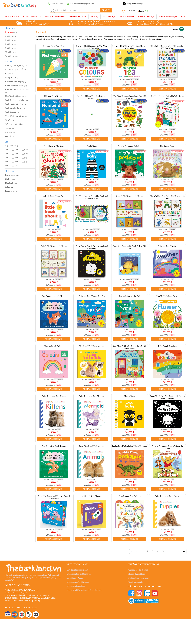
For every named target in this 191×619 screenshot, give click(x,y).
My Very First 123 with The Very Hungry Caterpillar (129, 47)
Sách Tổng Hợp (127, 17)
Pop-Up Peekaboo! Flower (167, 296)
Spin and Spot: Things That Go (92, 296)
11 (173, 551)
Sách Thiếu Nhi (12, 17)
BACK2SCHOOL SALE (32, 17)
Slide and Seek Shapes (91, 496)
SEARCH (106, 10)
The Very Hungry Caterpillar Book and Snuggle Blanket (92, 197)
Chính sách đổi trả (135, 582)
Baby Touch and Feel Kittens (54, 396)
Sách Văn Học (109, 17)
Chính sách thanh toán (76, 586)
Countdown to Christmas (54, 146)
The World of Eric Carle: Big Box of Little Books (167, 197)
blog (183, 17)
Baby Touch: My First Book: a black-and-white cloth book (167, 397)
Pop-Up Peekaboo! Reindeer (129, 146)
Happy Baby (129, 396)
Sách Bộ (94, 17)
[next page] (178, 551)
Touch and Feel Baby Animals (91, 346)
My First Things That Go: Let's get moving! (91, 97)
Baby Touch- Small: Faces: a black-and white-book (92, 247)
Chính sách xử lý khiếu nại (78, 582)
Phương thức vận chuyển (138, 578)
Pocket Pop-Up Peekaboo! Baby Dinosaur (129, 446)
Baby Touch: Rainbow (167, 346)
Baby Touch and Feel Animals (91, 446)
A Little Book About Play (53, 196)
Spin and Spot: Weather (167, 246)
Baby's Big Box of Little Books (54, 246)
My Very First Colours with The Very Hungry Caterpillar (91, 47)
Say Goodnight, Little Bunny (54, 446)
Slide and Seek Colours (53, 346)
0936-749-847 (25, 590)
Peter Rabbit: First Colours (129, 496)
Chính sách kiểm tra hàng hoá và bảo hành (84, 590)
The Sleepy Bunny (167, 146)
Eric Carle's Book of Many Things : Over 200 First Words (167, 47)
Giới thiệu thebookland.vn (77, 570)
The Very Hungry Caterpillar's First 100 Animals (129, 97)
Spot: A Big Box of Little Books (129, 196)
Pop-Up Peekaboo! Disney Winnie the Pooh (167, 447)
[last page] (183, 551)
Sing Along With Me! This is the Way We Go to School (130, 347)
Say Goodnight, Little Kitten (53, 296)
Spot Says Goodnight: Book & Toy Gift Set (129, 247)
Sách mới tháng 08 (77, 17)
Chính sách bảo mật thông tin (79, 574)
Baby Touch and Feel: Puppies (167, 496)
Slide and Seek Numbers (54, 96)
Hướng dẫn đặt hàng (136, 574)
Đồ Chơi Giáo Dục (146, 17)
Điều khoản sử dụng (75, 578)
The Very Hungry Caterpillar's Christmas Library (167, 97)
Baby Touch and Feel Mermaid (91, 396)
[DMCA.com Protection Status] (151, 601)
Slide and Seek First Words (54, 46)
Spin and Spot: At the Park (129, 296)
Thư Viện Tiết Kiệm (168, 17)
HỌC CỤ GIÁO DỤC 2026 (55, 17)
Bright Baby (92, 146)
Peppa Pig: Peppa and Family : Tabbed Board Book (54, 497)
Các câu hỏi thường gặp (138, 570)
